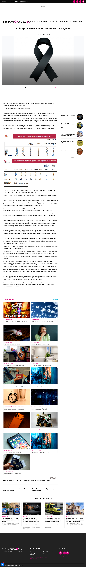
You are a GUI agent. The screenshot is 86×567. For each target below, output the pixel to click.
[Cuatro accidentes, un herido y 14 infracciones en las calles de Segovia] (11, 509)
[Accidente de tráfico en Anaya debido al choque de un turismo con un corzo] (80, 143)
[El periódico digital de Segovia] (12, 21)
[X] (80, 1)
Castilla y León (48, 516)
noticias (37, 480)
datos (21, 480)
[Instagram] (77, 1)
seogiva (48, 480)
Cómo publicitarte (33, 558)
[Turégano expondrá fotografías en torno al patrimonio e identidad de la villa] (80, 117)
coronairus (15, 480)
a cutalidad (9, 480)
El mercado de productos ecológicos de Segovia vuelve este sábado (44, 489)
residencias (42, 480)
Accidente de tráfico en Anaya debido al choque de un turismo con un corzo (68, 143)
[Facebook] (74, 1)
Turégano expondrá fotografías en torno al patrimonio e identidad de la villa (68, 117)
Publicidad (22, 1)
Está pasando (5, 516)
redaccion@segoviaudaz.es (41, 557)
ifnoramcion (31, 480)
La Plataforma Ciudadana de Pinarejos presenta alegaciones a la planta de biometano (68, 134)
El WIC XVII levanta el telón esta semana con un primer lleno (68, 151)
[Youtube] (83, 1)
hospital (25, 480)
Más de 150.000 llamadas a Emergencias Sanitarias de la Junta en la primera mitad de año (67, 125)
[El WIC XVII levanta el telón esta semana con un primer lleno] (80, 151)
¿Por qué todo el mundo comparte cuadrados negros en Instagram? (14, 489)
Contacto (26, 1)
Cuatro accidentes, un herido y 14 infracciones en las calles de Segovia (10, 520)
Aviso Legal (61, 556)
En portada (69, 516)
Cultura (25, 516)
